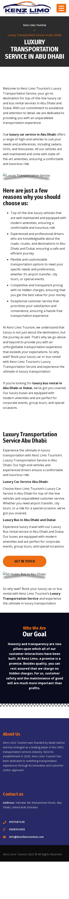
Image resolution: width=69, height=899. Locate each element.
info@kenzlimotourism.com (26, 837)
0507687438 (17, 822)
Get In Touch (24, 561)
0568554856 (17, 829)
